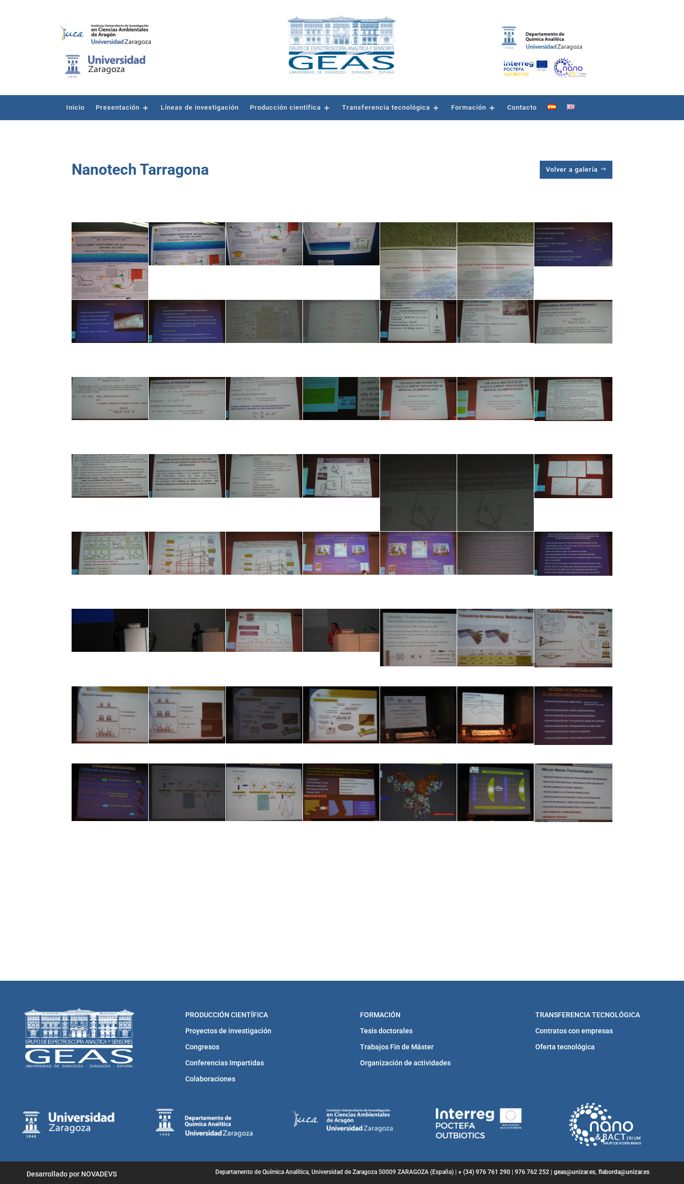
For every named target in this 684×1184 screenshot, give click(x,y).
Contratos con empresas (574, 1031)
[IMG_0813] (341, 398)
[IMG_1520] (110, 879)
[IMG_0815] (495, 398)
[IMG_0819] (264, 475)
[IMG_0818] (187, 475)
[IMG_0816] (573, 399)
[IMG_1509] (418, 715)
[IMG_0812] (264, 398)
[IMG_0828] (418, 553)
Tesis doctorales (386, 1031)
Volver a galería (572, 169)
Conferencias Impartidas (224, 1063)
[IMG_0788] (110, 290)
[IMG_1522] (264, 879)
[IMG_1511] (573, 715)
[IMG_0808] (495, 321)
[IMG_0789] (187, 243)
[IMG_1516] (418, 792)
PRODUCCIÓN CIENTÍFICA (226, 1015)
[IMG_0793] (495, 290)
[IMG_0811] (187, 398)
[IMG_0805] (264, 321)
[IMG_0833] (264, 630)
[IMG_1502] (418, 637)
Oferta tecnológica (565, 1047)
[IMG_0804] (187, 321)
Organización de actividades (405, 1063)
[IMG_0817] (110, 475)
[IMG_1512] (110, 792)
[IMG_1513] (187, 792)
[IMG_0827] (341, 553)
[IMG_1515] (341, 792)
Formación (468, 107)
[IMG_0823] (573, 476)
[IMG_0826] (264, 553)
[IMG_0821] (418, 522)
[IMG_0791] (341, 243)
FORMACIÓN (380, 1015)
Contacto (522, 107)
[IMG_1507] (264, 715)
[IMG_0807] (418, 321)
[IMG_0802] (573, 244)
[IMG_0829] (495, 553)
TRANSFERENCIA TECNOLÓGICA (587, 1015)
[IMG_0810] (110, 398)
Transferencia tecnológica (386, 107)
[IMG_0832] (187, 630)
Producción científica (285, 107)
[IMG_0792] (418, 290)
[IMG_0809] (573, 322)
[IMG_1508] (341, 715)
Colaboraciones (210, 1079)
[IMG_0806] (341, 321)
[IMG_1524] (418, 879)
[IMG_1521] (187, 879)
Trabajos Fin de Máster (397, 1047)
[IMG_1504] (573, 638)
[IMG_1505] (110, 715)
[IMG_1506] (187, 715)
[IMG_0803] (110, 321)
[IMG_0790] (264, 243)
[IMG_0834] (341, 630)
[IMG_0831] (110, 630)
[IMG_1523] (341, 879)
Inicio (75, 107)
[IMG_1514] (264, 792)
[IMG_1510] (495, 715)
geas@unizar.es (574, 1171)
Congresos (202, 1047)
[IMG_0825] (187, 553)
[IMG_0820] (341, 475)
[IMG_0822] (495, 522)
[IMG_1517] (495, 792)
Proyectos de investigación (228, 1031)
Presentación (118, 107)
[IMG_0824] (110, 553)
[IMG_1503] (495, 637)
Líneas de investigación (200, 107)
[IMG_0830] (573, 554)
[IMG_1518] (573, 792)
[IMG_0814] (418, 398)
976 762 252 (532, 1171)
